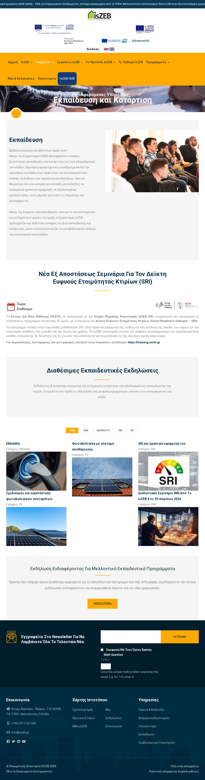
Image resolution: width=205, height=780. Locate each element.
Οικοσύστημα (147, 726)
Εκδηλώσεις (114, 718)
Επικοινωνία (47, 78)
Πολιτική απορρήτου (185, 766)
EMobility (13, 443)
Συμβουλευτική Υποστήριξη (157, 742)
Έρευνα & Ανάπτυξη (151, 709)
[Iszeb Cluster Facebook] (8, 741)
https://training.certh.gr (144, 342)
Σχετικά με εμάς (82, 709)
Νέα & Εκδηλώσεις (21, 78)
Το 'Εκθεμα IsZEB (131, 62)
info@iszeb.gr (20, 732)
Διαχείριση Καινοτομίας (154, 718)
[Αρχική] (99, 15)
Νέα (108, 709)
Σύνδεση (93, 49)
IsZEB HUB (67, 78)
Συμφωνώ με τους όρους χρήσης (129, 649)
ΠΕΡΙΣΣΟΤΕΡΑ (102, 603)
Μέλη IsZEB (79, 726)
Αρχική (13, 62)
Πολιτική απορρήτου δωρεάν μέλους (174, 771)
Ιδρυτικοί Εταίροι (83, 718)
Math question (113, 654)
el (112, 49)
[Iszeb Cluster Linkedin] (19, 741)
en (106, 49)
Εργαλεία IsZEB (68, 62)
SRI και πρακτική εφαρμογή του (162, 443)
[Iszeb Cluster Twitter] (13, 741)
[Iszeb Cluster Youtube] (24, 741)
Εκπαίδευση (146, 734)
